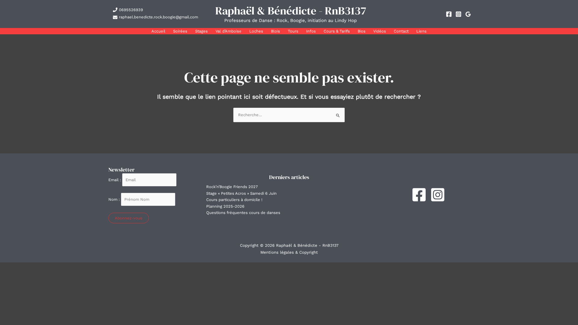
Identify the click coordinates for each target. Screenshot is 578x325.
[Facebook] (449, 14)
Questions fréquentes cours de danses (243, 212)
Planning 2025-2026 (225, 206)
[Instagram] (458, 14)
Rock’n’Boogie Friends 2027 (232, 186)
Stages (201, 31)
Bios (361, 31)
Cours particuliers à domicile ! (234, 199)
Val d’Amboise (228, 31)
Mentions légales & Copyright (289, 252)
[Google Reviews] (468, 14)
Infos (311, 31)
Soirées (180, 31)
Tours (293, 31)
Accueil (158, 31)
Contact (401, 31)
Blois (275, 31)
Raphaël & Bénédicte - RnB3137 (290, 10)
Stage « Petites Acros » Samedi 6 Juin (241, 193)
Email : (115, 180)
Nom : (114, 199)
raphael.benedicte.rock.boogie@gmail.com (158, 17)
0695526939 (131, 10)
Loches (256, 31)
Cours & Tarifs (337, 31)
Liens (421, 31)
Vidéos (379, 31)
